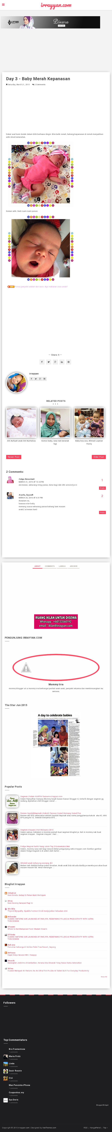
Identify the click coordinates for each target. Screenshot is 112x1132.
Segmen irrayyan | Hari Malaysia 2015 (36, 830)
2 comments (40, 85)
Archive (73, 566)
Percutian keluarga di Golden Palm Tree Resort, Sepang (32, 947)
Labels (62, 566)
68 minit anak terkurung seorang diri (36, 863)
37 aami (11, 927)
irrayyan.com (56, 5)
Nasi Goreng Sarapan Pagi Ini (20, 903)
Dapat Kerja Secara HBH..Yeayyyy (22, 955)
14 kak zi (12, 893)
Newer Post (14, 457)
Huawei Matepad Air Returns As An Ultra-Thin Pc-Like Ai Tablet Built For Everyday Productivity (48, 971)
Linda (11, 1063)
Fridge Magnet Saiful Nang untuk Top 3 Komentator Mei (45, 846)
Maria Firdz (15, 1056)
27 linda (11, 935)
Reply (102, 488)
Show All (104, 976)
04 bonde (12, 917)
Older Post (99, 457)
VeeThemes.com (49, 1128)
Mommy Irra (56, 684)
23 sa (10, 901)
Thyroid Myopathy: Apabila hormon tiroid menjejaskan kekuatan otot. (38, 911)
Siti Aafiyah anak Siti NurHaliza (21, 441)
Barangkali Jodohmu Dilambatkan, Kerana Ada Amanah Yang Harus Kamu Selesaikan (45, 963)
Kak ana (11, 945)
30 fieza (11, 953)
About (38, 566)
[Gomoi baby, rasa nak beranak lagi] (55, 423)
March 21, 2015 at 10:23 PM (31, 482)
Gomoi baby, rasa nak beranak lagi (55, 442)
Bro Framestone (17, 1049)
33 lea (10, 969)
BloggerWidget (102, 1105)
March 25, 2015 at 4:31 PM (31, 498)
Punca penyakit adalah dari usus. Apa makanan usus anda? (41, 287)
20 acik (11, 961)
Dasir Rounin (15, 1071)
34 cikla (11, 909)
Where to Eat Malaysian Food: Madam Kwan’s (27, 929)
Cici (11, 1078)
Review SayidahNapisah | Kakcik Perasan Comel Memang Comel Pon (50, 813)
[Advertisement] (56, 50)
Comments (49, 566)
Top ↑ (105, 1128)
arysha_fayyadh (26, 495)
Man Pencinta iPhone (19, 1085)
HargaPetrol (95, 1128)
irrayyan (34, 373)
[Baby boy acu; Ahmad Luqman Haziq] (89, 423)
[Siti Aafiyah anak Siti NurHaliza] (21, 423)
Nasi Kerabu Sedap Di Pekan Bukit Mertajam (27, 895)
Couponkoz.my (16, 1092)
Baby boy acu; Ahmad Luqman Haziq (89, 442)
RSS (85, 1128)
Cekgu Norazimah (26, 479)
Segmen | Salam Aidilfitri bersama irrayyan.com (41, 796)
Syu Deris (13, 1100)
